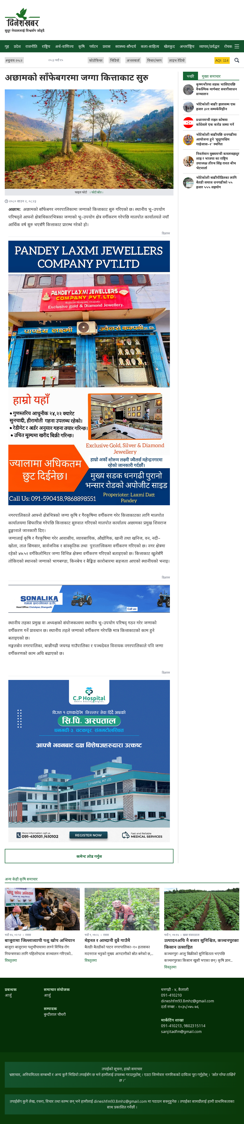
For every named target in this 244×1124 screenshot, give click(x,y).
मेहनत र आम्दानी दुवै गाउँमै (107, 941)
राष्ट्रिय (46, 46)
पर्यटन (93, 46)
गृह (7, 46)
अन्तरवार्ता (133, 61)
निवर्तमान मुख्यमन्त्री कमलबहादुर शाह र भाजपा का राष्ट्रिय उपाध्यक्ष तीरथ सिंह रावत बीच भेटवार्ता (217, 161)
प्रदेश (17, 46)
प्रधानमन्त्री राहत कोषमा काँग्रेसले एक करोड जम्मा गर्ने (215, 122)
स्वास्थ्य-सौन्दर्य (125, 46)
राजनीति (31, 46)
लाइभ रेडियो (177, 61)
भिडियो (114, 61)
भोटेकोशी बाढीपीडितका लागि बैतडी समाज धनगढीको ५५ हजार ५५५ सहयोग (216, 183)
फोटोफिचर (95, 61)
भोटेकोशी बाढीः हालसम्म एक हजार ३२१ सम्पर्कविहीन (215, 107)
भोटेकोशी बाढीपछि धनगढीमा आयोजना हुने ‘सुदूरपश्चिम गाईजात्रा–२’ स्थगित (216, 140)
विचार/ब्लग (154, 61)
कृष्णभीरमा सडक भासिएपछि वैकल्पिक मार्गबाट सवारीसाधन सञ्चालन (216, 89)
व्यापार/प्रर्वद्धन (209, 46)
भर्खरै (190, 76)
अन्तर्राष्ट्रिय (187, 46)
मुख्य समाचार (211, 76)
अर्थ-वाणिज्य (64, 46)
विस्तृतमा (11, 960)
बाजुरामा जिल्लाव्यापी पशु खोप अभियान (40, 941)
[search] (236, 60)
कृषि (81, 46)
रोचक (228, 46)
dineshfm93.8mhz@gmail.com (120, 1101)
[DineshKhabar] (22, 17)
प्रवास (107, 46)
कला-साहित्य (150, 46)
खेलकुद (169, 46)
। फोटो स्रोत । (96, 193)
